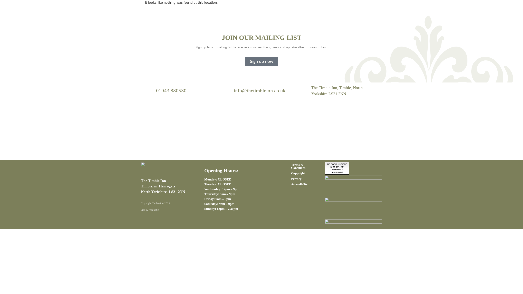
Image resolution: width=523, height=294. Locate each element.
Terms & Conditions (298, 166)
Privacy (296, 178)
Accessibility (299, 184)
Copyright (298, 173)
